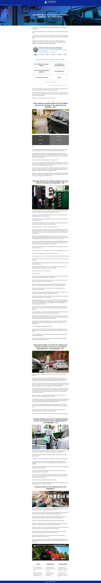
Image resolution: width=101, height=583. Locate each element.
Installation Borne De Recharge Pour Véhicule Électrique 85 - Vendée (62, 569)
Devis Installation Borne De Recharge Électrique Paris (37, 569)
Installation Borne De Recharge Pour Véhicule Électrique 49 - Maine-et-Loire (62, 574)
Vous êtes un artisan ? (65, 85)
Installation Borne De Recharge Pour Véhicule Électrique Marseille (38, 574)
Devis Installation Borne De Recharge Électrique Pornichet (50, 569)
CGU (49, 85)
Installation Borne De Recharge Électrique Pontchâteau (50, 574)
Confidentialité (51, 85)
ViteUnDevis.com (61, 85)
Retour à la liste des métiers (51, 82)
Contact (47, 581)
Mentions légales (52, 581)
